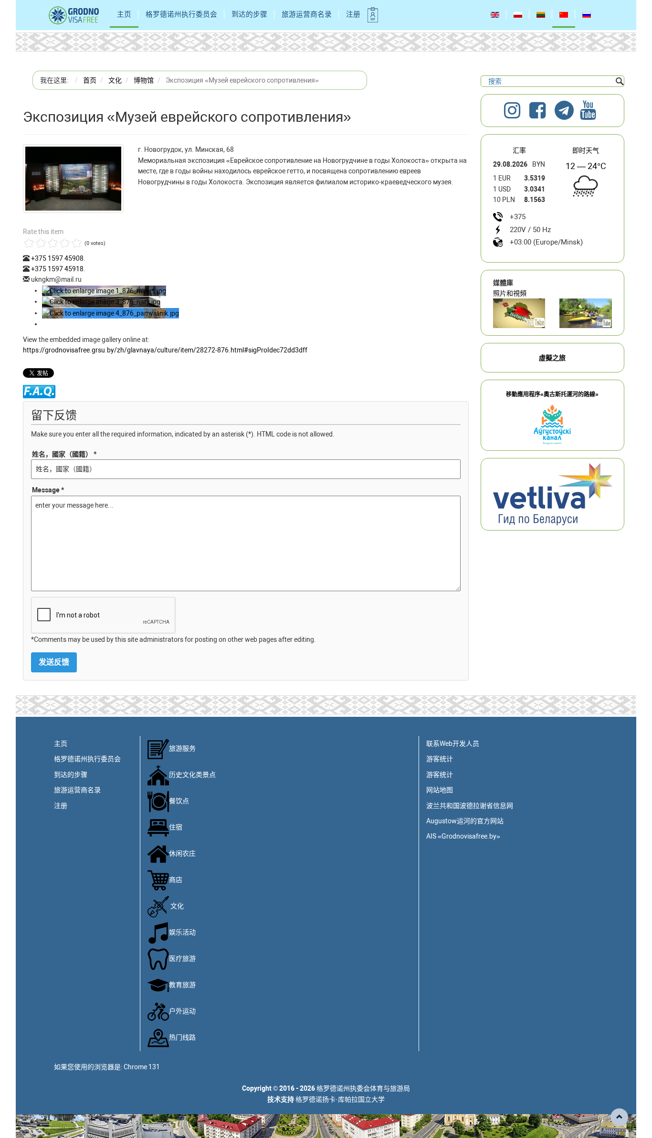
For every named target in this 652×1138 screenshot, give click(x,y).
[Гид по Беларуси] (552, 494)
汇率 (519, 150)
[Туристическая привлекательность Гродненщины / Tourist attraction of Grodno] (519, 313)
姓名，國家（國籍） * (64, 454)
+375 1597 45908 (57, 258)
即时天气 (585, 150)
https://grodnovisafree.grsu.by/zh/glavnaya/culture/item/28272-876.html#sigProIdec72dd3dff (165, 350)
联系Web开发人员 (452, 743)
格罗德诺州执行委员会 (181, 14)
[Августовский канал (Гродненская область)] (585, 313)
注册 (353, 14)
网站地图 (439, 790)
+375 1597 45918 (57, 269)
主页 (124, 14)
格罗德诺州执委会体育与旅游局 (363, 1088)
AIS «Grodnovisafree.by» (463, 836)
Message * (48, 490)
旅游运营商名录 (307, 14)
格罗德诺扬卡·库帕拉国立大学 (340, 1099)
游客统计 (439, 759)
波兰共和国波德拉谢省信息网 (469, 805)
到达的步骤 (249, 14)
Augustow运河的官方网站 (465, 821)
